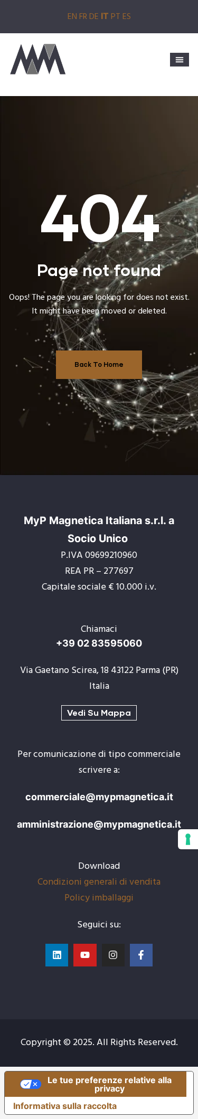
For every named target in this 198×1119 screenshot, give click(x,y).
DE (94, 17)
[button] (179, 60)
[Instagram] (113, 955)
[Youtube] (84, 955)
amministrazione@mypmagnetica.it (99, 824)
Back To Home (99, 364)
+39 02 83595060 (99, 643)
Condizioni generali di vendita (99, 882)
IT (105, 16)
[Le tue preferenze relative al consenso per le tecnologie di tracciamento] (188, 839)
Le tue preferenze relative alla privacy (110, 1084)
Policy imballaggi (99, 898)
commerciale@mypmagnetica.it (99, 796)
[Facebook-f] (141, 955)
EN (72, 17)
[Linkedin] (56, 955)
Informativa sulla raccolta (65, 1106)
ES (126, 17)
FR (83, 17)
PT (115, 17)
